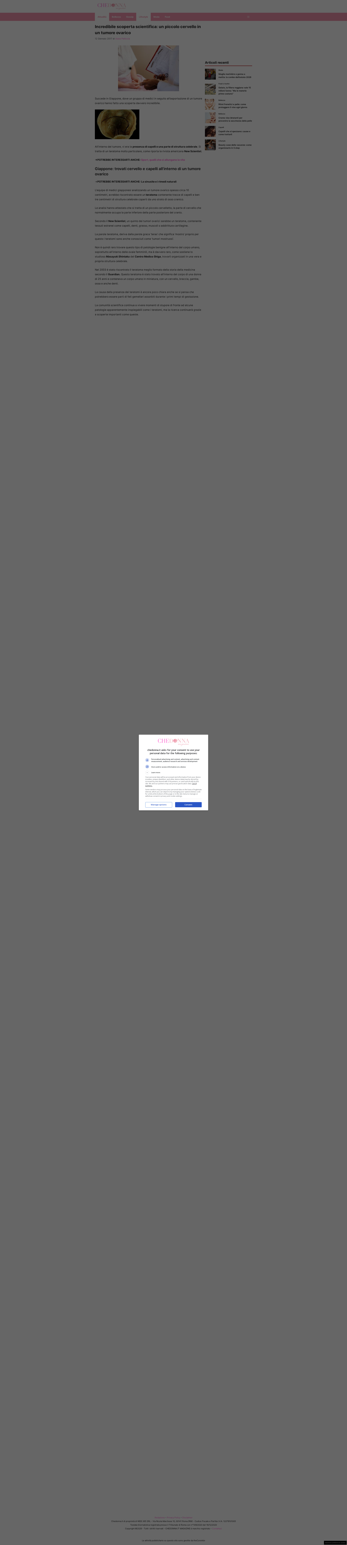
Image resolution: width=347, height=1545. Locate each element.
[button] (173, 772)
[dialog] (173, 772)
